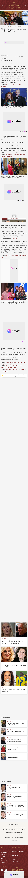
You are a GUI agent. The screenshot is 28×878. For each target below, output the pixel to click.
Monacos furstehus (14, 839)
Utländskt (3, 854)
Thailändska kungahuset (9, 837)
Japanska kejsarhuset (19, 834)
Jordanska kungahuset (18, 832)
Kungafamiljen (5, 638)
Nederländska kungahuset (22, 829)
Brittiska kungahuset (7, 26)
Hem (2, 850)
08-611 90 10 (15, 855)
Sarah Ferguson (18, 26)
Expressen (14, 238)
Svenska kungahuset (6, 827)
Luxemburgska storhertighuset (10, 834)
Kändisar (4, 663)
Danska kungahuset (5, 829)
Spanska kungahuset (12, 829)
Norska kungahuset (22, 827)
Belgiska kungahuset (9, 832)
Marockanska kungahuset (18, 837)
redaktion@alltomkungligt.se (18, 851)
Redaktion (3, 858)
